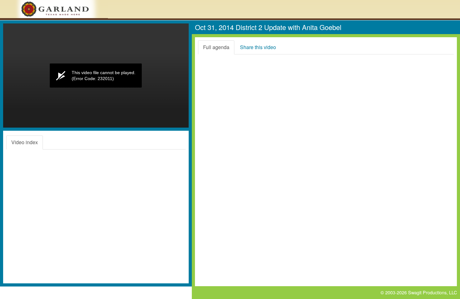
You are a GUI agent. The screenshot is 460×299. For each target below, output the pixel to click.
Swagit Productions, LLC (432, 292)
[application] (96, 75)
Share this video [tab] (258, 47)
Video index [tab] (24, 142)
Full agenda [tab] (216, 47)
